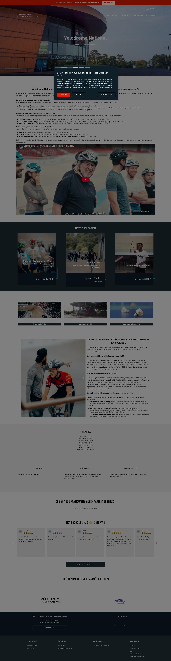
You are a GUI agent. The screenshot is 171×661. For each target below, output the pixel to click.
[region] (86, 83)
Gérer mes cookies (106, 94)
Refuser (78, 94)
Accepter (64, 94)
